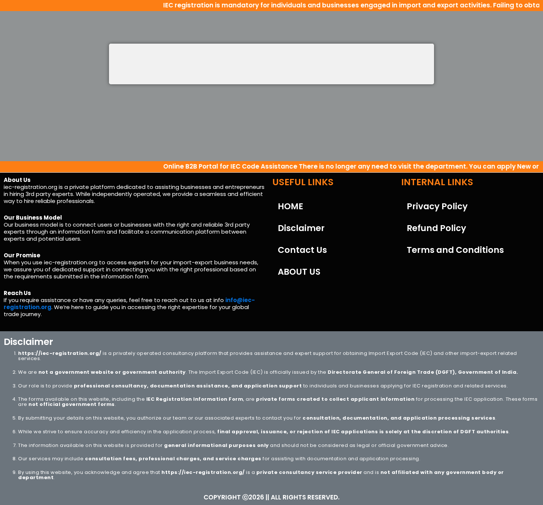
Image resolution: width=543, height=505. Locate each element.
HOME (290, 206)
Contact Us (302, 250)
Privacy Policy (437, 206)
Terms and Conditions (455, 250)
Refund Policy (436, 228)
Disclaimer (301, 228)
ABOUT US (299, 272)
